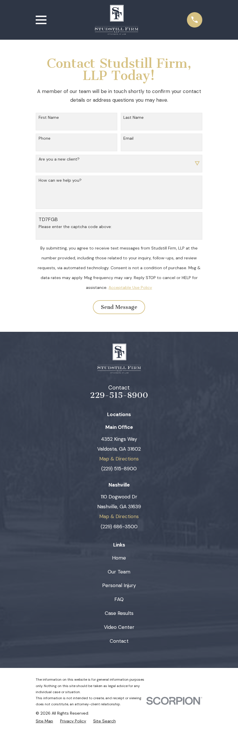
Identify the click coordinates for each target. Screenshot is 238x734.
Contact (119, 641)
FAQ (119, 599)
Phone (45, 138)
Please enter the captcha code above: (75, 226)
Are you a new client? (59, 159)
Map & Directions (119, 459)
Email (128, 138)
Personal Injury (119, 585)
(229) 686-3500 (119, 526)
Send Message (119, 307)
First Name (49, 117)
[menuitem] (44, 721)
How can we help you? (60, 180)
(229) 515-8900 (119, 468)
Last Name (133, 117)
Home (119, 558)
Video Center (119, 627)
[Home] (116, 20)
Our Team (119, 572)
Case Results (119, 613)
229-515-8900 (119, 395)
